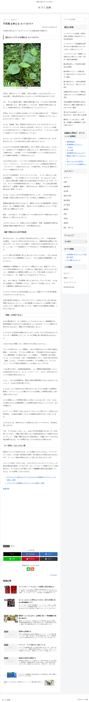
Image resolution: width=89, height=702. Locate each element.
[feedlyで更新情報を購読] (28, 569)
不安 (13, 546)
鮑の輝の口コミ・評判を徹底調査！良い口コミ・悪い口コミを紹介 (75, 84)
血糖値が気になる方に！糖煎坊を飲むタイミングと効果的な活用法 (75, 94)
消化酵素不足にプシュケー (76, 153)
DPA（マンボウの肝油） (75, 161)
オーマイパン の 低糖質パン (76, 164)
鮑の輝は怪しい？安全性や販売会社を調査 (75, 65)
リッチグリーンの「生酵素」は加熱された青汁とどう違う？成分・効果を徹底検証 (75, 56)
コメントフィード (70, 282)
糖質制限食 (71, 142)
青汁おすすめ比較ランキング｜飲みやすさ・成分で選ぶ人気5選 (75, 113)
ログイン (67, 273)
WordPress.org (69, 287)
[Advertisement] (30, 528)
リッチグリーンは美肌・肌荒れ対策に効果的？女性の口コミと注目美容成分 (75, 36)
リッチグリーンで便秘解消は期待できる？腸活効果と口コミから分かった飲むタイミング (75, 46)
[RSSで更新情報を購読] (32, 569)
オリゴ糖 (70, 150)
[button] (49, 559)
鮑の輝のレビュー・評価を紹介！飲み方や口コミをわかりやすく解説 (75, 74)
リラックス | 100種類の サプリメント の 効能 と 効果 (25, 483)
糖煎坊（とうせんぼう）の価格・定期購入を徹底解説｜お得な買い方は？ (75, 122)
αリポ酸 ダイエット (74, 260)
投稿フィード (68, 278)
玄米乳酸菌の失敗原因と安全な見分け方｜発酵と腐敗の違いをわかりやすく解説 (75, 104)
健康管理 (6, 489)
